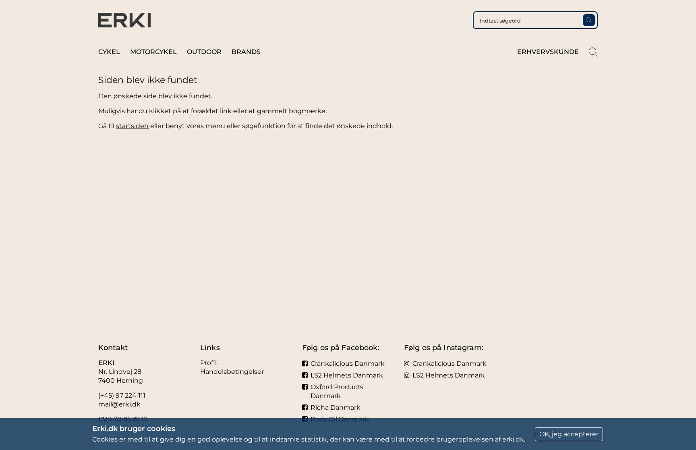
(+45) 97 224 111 (121, 395)
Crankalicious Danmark (348, 363)
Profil (208, 363)
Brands (246, 52)
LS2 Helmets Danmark (347, 375)
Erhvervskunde (548, 52)
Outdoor (204, 52)
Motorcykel (153, 52)
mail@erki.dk (119, 404)
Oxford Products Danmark (337, 391)
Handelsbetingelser (232, 371)
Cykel (109, 52)
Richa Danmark (335, 407)
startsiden (132, 126)
